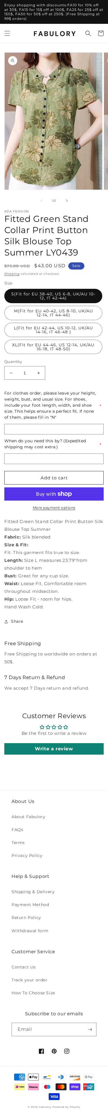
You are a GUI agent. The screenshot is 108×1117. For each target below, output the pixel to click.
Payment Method (30, 904)
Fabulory (45, 1107)
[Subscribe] (90, 1029)
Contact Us (24, 967)
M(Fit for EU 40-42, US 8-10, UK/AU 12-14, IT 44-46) (53, 313)
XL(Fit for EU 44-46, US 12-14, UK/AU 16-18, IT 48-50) (53, 346)
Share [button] (17, 621)
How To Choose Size (33, 992)
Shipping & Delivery (33, 891)
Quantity (13, 361)
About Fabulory (28, 816)
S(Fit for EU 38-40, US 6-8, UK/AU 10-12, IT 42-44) (53, 296)
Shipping (12, 274)
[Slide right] (66, 200)
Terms (18, 842)
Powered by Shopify (66, 1107)
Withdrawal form (30, 930)
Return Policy (26, 917)
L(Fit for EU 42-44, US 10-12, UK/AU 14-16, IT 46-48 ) (53, 329)
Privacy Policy (27, 855)
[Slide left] (41, 200)
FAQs (17, 829)
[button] (7, 33)
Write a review (54, 748)
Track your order (30, 980)
